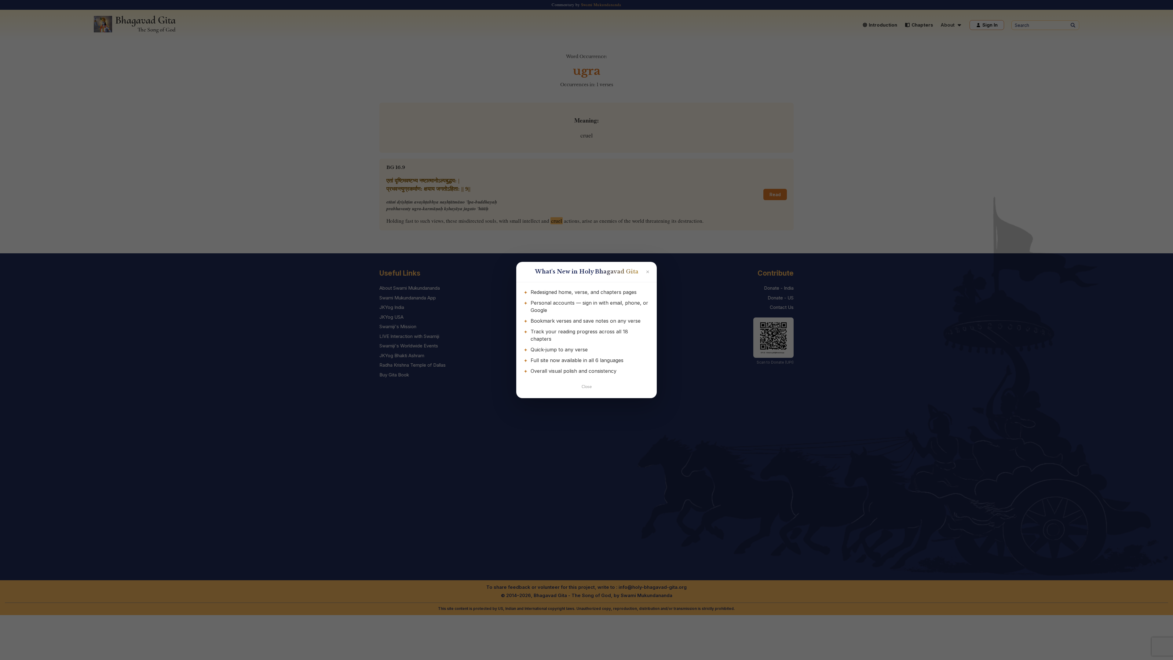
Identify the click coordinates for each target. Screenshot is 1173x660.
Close (587, 386)
